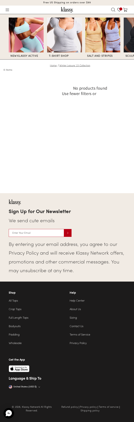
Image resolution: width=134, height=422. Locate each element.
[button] (7, 10)
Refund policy (69, 407)
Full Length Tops (18, 318)
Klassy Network (31, 407)
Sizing (73, 318)
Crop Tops (15, 309)
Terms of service (109, 407)
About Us (75, 309)
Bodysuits (15, 326)
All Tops (13, 300)
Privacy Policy (78, 343)
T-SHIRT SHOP (59, 56)
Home (53, 65)
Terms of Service (80, 334)
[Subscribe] (68, 233)
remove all (107, 94)
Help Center (77, 300)
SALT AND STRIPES (100, 56)
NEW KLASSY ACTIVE (24, 56)
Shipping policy (90, 411)
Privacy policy (88, 407)
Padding (14, 334)
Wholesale (15, 343)
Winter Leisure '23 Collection (74, 65)
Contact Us (76, 326)
